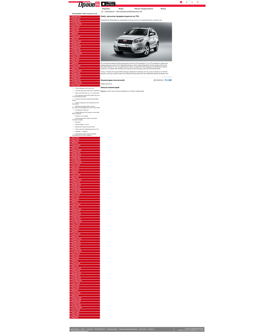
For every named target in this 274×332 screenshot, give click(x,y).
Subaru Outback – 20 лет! (80, 124)
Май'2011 (75, 261)
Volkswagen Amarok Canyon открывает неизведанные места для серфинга (84, 134)
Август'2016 (76, 56)
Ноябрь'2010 (76, 275)
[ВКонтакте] (170, 80)
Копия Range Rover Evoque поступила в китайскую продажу (84, 119)
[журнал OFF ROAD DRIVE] (88, 7)
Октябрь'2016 (76, 51)
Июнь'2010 (75, 288)
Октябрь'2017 (76, 21)
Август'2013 (76, 194)
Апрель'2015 (76, 145)
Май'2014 (75, 172)
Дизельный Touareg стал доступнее (83, 126)
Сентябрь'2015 (77, 83)
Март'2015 (75, 148)
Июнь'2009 (75, 315)
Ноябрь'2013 (76, 187)
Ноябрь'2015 (76, 78)
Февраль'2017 (76, 41)
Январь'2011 (76, 271)
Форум (163, 9)
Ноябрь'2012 (76, 216)
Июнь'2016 (75, 61)
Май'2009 (75, 317)
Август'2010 (76, 283)
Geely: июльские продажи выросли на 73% (129, 11)
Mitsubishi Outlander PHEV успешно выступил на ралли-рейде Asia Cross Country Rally (86, 107)
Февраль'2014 (76, 179)
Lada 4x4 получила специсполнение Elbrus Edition (85, 99)
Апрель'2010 (76, 293)
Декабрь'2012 (76, 214)
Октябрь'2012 (76, 219)
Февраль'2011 (76, 268)
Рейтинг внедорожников (144, 9)
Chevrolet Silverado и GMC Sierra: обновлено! (86, 90)
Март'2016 (75, 68)
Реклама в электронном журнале (128, 329)
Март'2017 (75, 38)
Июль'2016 (75, 58)
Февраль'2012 (76, 239)
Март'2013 (75, 207)
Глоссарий (89, 329)
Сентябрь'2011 (77, 251)
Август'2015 (76, 85)
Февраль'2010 (76, 298)
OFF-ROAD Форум (100, 329)
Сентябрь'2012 (77, 221)
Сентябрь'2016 (77, 53)
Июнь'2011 (75, 258)
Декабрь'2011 (76, 243)
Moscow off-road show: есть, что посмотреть (86, 93)
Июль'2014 (75, 167)
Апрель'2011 (76, 263)
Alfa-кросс (76, 122)
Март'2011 (75, 266)
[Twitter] (168, 80)
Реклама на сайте (112, 329)
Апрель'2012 (76, 234)
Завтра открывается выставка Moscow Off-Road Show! (85, 103)
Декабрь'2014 (76, 155)
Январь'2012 (76, 241)
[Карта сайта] (187, 2)
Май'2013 (75, 202)
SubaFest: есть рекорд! (80, 116)
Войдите (103, 91)
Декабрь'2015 (76, 75)
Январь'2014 (76, 182)
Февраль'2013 (76, 209)
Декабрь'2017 (76, 16)
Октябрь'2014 (76, 160)
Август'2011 (76, 253)
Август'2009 (76, 310)
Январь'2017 (76, 43)
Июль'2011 (75, 256)
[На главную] (181, 2)
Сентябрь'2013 (77, 192)
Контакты (150, 329)
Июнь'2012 (75, 229)
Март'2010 (75, 295)
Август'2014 (76, 165)
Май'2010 (75, 290)
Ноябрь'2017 (76, 19)
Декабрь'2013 (76, 184)
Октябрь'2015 (76, 80)
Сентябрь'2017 (77, 24)
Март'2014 (75, 177)
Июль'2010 (75, 285)
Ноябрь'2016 (76, 48)
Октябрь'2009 (76, 305)
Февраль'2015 (76, 150)
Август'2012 (76, 224)
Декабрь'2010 (76, 273)
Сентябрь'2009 (77, 307)
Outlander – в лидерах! (80, 131)
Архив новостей (109, 11)
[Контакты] (198, 2)
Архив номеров (75, 329)
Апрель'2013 (76, 204)
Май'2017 (75, 34)
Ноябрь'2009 (76, 303)
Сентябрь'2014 (77, 162)
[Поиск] (192, 2)
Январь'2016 (76, 73)
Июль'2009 (75, 312)
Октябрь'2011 (76, 248)
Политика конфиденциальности (79, 331)
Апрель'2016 (76, 66)
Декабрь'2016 (76, 46)
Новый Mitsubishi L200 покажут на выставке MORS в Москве (85, 113)
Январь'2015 (76, 152)
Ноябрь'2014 (76, 157)
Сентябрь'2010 (77, 280)
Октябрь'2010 (76, 278)
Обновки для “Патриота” (80, 110)
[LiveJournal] (166, 80)
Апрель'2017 (76, 36)
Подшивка (106, 9)
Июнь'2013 (75, 199)
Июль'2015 (75, 138)
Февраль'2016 (76, 70)
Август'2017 (76, 26)
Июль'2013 (75, 197)
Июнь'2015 (75, 140)
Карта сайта (142, 329)
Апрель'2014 (76, 175)
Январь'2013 (76, 211)
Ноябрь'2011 (76, 246)
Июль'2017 (75, 29)
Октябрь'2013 (76, 189)
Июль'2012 (75, 226)
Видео (121, 9)
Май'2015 (75, 143)
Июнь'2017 (75, 31)
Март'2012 (75, 236)
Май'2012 (75, 231)
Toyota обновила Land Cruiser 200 (83, 88)
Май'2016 (75, 63)
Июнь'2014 (75, 170)
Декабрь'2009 (76, 300)
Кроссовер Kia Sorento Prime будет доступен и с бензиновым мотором (86, 96)
